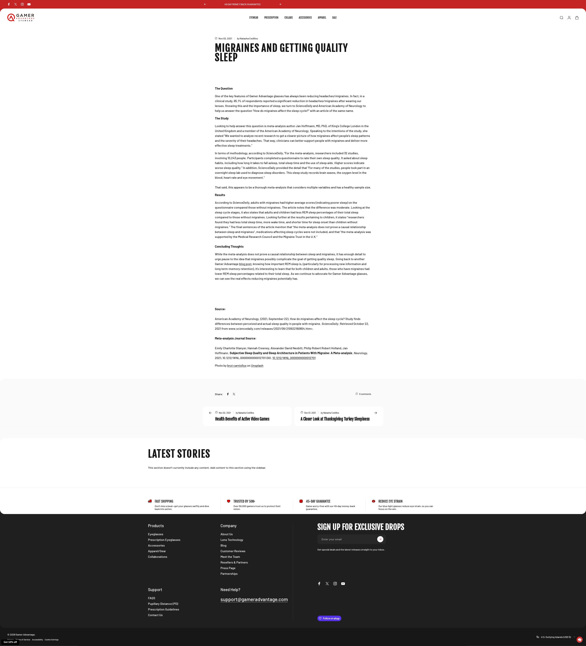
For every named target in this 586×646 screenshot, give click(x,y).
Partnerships (229, 573)
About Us (227, 534)
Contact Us (155, 615)
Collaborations (157, 556)
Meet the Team (230, 556)
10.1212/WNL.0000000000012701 (294, 358)
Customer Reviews (233, 551)
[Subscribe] (380, 539)
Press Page (228, 568)
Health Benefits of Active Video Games (242, 419)
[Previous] (205, 4)
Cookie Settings (51, 639)
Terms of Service (23, 639)
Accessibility (37, 639)
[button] (580, 640)
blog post (245, 264)
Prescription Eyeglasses (164, 539)
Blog (223, 545)
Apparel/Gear (157, 551)
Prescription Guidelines (163, 609)
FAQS (151, 598)
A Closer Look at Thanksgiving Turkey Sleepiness (335, 419)
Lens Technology (232, 539)
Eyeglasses (155, 534)
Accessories (156, 545)
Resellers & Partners (234, 562)
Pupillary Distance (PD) (163, 603)
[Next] (280, 4)
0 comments (365, 394)
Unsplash (257, 365)
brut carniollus (236, 365)
